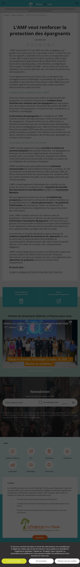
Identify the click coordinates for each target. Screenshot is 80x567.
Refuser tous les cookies (67, 561)
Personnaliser (41, 561)
